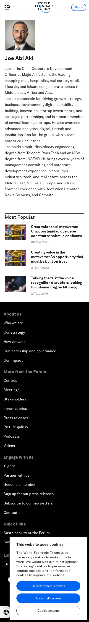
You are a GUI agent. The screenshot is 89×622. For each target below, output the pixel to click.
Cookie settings (48, 610)
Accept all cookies (48, 598)
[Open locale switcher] (6, 612)
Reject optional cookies (48, 586)
